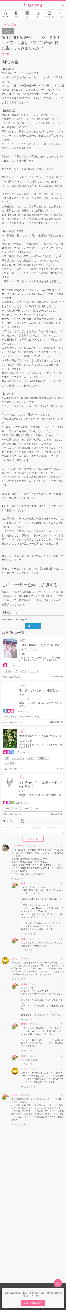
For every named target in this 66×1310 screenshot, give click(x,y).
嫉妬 (38, 716)
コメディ (37, 808)
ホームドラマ (19, 758)
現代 (24, 671)
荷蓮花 (5, 54)
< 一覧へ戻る (9, 24)
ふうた (22, 653)
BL (17, 671)
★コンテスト (9, 763)
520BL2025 (44, 758)
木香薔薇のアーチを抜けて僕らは (40, 736)
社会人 (31, 758)
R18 (7, 758)
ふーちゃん (24, 699)
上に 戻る (58, 1283)
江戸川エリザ (25, 740)
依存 (14, 716)
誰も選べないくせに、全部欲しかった (40, 692)
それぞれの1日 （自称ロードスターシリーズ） (41, 784)
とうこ (22, 791)
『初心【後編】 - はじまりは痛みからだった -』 (40, 647)
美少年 (8, 671)
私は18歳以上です (33, 1302)
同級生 (26, 808)
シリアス (34, 671)
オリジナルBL (26, 716)
